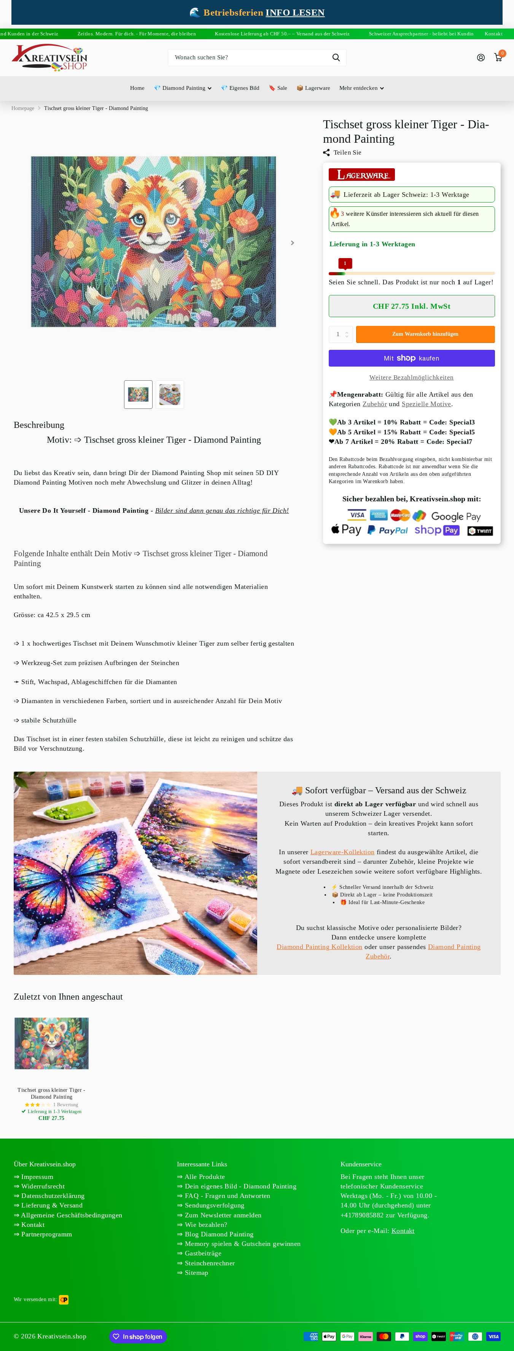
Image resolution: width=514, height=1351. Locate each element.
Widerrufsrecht (42, 1186)
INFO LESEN (295, 12)
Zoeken (336, 57)
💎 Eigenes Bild (240, 88)
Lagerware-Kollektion (342, 852)
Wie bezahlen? (205, 1224)
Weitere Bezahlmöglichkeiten (411, 377)
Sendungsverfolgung (214, 1205)
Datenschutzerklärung (52, 1195)
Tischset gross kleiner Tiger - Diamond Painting (52, 1093)
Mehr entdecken (358, 88)
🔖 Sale (278, 88)
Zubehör (375, 404)
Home (137, 88)
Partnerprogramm (45, 1234)
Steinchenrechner (209, 1263)
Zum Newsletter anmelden (222, 1215)
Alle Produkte (204, 1176)
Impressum (36, 1176)
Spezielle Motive (426, 404)
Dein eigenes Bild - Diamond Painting (240, 1186)
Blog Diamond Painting (218, 1234)
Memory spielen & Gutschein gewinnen (242, 1243)
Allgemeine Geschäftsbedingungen (70, 1215)
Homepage (22, 108)
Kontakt (32, 1224)
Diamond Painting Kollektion (319, 947)
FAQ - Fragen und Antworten (227, 1195)
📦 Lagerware (313, 88)
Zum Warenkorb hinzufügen (425, 334)
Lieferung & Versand (51, 1205)
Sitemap (195, 1272)
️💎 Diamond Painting (179, 88)
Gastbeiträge (202, 1253)
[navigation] (138, 394)
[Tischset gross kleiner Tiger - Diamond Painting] (52, 1044)
